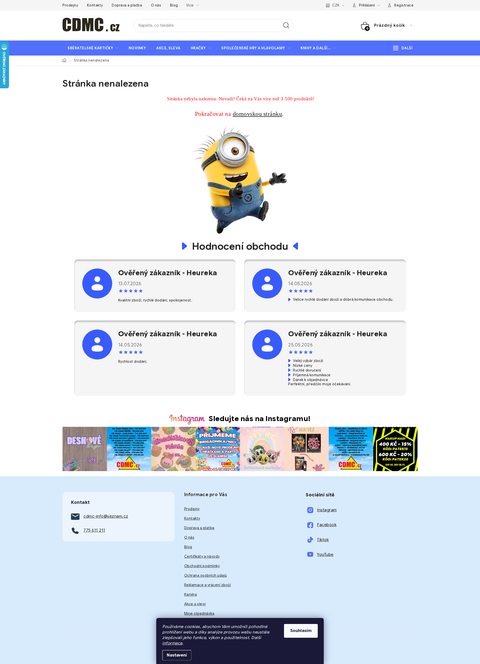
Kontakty (95, 5)
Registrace (404, 5)
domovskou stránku (257, 114)
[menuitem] (93, 48)
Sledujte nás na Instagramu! (260, 418)
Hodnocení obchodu (240, 246)
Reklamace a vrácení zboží (207, 585)
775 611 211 (94, 530)
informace (172, 643)
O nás (156, 5)
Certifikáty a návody (202, 556)
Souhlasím (301, 630)
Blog (174, 5)
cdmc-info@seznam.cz (106, 516)
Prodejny (70, 5)
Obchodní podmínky (202, 566)
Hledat (286, 25)
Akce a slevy (195, 604)
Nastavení (177, 655)
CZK (336, 5)
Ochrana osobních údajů (205, 575)
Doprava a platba (127, 5)
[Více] (403, 48)
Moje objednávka (199, 613)
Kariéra (190, 594)
